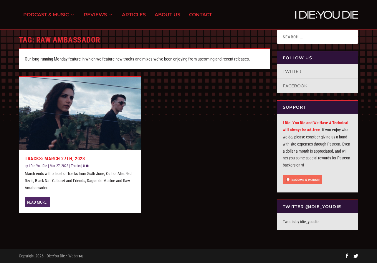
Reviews (95, 14)
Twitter (292, 71)
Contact (200, 14)
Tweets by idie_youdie (301, 221)
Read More (37, 202)
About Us (167, 14)
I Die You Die (38, 166)
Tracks (75, 166)
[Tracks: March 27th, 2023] (80, 113)
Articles (134, 14)
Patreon (333, 144)
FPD (80, 256)
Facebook (295, 86)
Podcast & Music (46, 14)
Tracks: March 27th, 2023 (55, 158)
